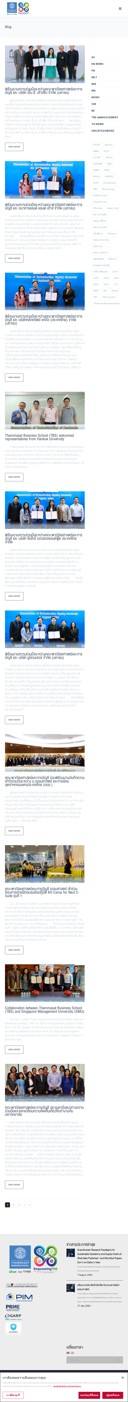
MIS (94, 84)
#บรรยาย (112, 233)
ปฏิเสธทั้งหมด (112, 1395)
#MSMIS (109, 176)
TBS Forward (108, 297)
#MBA (96, 170)
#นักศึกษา (98, 233)
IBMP (96, 290)
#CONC (97, 157)
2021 (116, 278)
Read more (14, 146)
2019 (96, 278)
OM (94, 104)
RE (93, 110)
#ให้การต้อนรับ (100, 271)
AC (93, 57)
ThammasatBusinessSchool (106, 303)
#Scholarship (108, 189)
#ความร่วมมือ (100, 214)
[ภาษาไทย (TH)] (68, 1352)
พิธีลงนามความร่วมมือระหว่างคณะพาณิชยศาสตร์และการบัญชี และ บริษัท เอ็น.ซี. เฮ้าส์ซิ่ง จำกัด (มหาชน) (43, 91)
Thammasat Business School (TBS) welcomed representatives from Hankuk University (39, 437)
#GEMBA (97, 163)
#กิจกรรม (97, 208)
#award (108, 144)
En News (98, 63)
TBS (95, 297)
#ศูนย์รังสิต (98, 259)
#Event (109, 157)
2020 (106, 278)
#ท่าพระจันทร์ (100, 227)
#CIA (106, 151)
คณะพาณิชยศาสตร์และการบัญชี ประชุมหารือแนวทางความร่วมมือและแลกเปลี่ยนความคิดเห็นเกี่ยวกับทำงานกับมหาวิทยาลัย (44, 1111)
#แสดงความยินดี (101, 265)
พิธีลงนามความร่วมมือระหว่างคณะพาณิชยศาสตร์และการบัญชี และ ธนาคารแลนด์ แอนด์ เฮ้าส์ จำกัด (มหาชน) (43, 206)
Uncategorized (103, 130)
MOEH (96, 97)
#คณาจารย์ (112, 208)
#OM (95, 182)
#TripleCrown (100, 201)
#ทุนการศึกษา (100, 221)
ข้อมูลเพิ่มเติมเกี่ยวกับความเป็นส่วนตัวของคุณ (67, 1386)
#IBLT (110, 163)
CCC (116, 284)
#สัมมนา (112, 259)
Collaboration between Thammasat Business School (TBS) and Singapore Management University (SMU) (44, 1010)
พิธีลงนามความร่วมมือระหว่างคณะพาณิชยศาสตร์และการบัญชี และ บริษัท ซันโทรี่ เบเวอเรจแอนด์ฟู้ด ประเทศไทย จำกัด (43, 538)
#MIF (107, 170)
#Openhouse (109, 182)
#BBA (96, 151)
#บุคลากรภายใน (101, 240)
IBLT (94, 77)
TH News (98, 124)
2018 (115, 271)
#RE (95, 189)
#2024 (96, 144)
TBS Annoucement (105, 117)
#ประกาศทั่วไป (100, 252)
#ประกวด (97, 246)
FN (93, 70)
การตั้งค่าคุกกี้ (13, 1395)
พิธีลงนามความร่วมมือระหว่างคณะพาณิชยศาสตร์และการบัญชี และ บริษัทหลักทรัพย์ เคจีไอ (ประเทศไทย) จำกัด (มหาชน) (43, 320)
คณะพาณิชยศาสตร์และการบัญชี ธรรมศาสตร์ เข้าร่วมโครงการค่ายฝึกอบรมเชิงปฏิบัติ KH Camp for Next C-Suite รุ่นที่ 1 (42, 892)
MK (94, 90)
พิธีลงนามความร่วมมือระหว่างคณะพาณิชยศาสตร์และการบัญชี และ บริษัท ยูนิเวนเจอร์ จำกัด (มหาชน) (43, 656)
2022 (96, 284)
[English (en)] (72, 1352)
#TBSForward (100, 195)
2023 (106, 284)
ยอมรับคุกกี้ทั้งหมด (89, 1395)
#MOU (96, 176)
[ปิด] (122, 1377)
